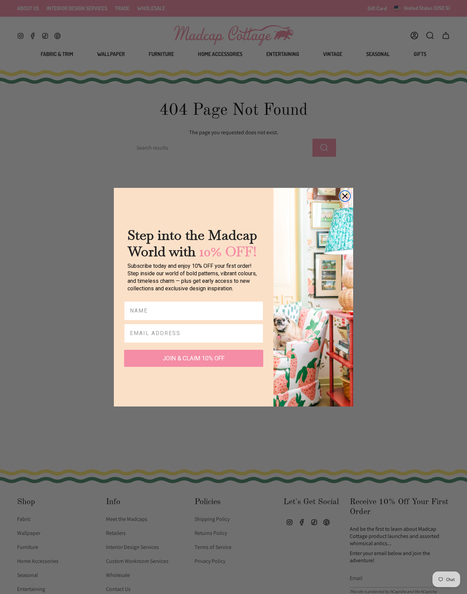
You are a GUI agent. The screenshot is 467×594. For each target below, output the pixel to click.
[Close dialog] (344, 196)
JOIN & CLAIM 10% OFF (193, 358)
